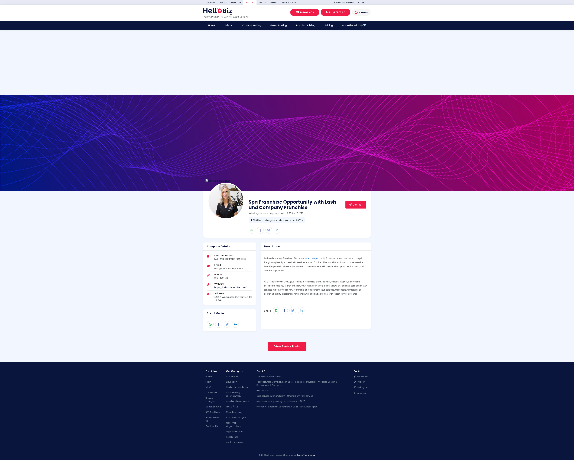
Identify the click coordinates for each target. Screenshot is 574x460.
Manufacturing (234, 412)
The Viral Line (289, 2)
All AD (209, 387)
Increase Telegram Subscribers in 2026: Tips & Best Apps (287, 406)
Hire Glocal (262, 390)
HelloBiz (249, 2)
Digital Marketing (235, 431)
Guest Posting (278, 25)
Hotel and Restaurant (237, 401)
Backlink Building (305, 25)
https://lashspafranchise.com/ (230, 287)
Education (231, 381)
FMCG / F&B (232, 406)
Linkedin (361, 393)
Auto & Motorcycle (236, 417)
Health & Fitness (234, 442)
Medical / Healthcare (237, 387)
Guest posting (213, 406)
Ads (227, 25)
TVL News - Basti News (269, 376)
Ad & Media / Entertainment (234, 394)
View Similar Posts (287, 346)
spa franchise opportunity (313, 258)
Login (208, 381)
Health (262, 2)
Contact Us (212, 426)
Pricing (329, 25)
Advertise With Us (344, 2)
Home (211, 25)
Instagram (362, 387)
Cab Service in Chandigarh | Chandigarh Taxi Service (285, 395)
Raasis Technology (230, 2)
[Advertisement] (175, 74)
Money (274, 2)
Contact (363, 2)
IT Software (232, 376)
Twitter (361, 381)
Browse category (211, 400)
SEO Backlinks (213, 412)
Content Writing (251, 25)
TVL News (210, 2)
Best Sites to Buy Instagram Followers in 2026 (281, 401)
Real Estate (232, 436)
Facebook (362, 376)
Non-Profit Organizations (233, 424)
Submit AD (211, 392)
